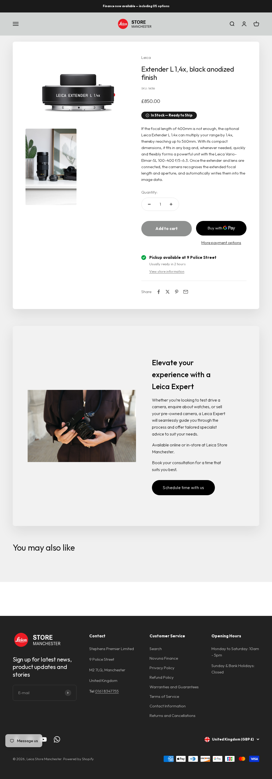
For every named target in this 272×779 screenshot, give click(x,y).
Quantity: (149, 192)
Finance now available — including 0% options (136, 6)
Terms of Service (164, 696)
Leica (146, 57)
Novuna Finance (164, 658)
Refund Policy (162, 677)
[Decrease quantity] (149, 204)
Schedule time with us (183, 487)
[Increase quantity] (171, 204)
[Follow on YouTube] (43, 739)
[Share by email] (185, 291)
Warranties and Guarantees (174, 686)
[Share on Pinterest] (176, 291)
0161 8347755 (107, 691)
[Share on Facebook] (158, 291)
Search (156, 648)
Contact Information (168, 705)
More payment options (221, 242)
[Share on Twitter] (167, 291)
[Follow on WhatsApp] (57, 739)
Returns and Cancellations (173, 715)
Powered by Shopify (78, 759)
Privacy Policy (162, 667)
